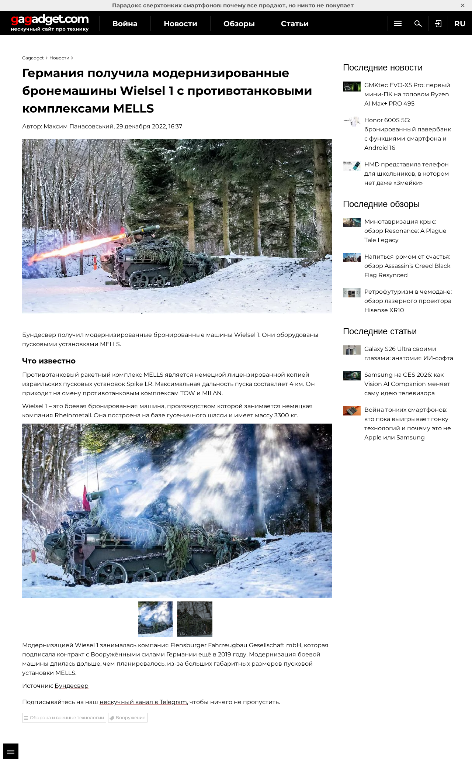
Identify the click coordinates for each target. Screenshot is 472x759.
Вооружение (130, 717)
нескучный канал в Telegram (143, 701)
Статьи (295, 23)
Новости (180, 23)
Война (125, 23)
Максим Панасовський (79, 126)
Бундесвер (71, 685)
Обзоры (239, 23)
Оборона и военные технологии (67, 717)
